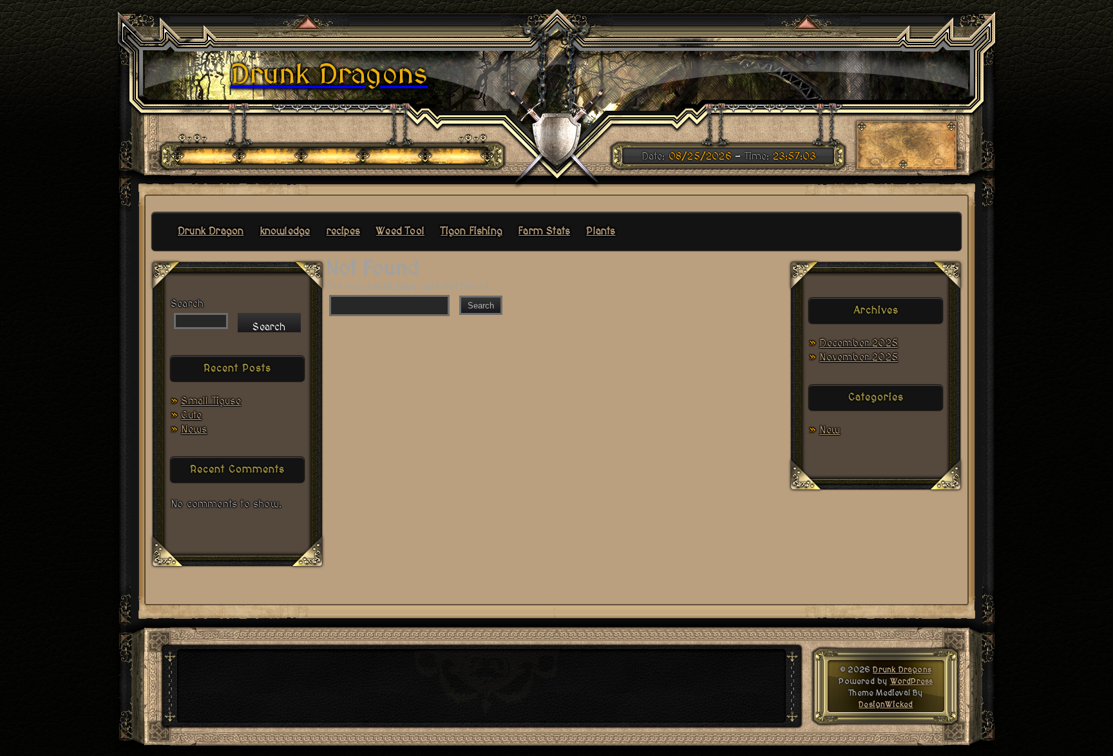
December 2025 (858, 343)
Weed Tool (400, 231)
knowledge (285, 231)
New (829, 430)
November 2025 (858, 357)
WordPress (911, 681)
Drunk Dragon (210, 231)
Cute (191, 415)
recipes (343, 231)
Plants (600, 231)
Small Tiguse (210, 401)
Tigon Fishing (471, 231)
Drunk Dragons (902, 669)
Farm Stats (544, 231)
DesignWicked (886, 704)
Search (187, 304)
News (194, 429)
